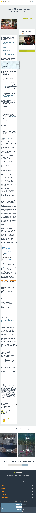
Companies (4, 491)
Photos (11, 34)
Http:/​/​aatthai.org (4, 413)
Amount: (3, 258)
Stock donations (5, 51)
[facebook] (12, 481)
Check (4, 46)
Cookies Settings (19, 509)
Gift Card (4, 47)
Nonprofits (3, 488)
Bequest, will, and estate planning (9, 54)
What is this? (9, 251)
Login (33, 1)
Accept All (19, 504)
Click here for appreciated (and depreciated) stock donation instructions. (8, 320)
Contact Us (26, 509)
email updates (12, 116)
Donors (3, 485)
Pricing (23, 511)
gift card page (6, 138)
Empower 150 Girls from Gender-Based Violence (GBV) (27, 46)
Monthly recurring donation (8, 53)
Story (3, 34)
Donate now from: (4, 253)
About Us (3, 494)
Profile (7, 415)
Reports (6, 34)
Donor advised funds (6, 50)
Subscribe (25, 464)
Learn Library (4, 497)
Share (15, 34)
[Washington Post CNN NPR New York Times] (18, 502)
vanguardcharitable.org (7, 267)
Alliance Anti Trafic (18, 12)
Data (28, 511)
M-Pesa (4, 44)
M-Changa (3, 294)
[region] (11, 507)
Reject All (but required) (20, 507)
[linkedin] (23, 481)
